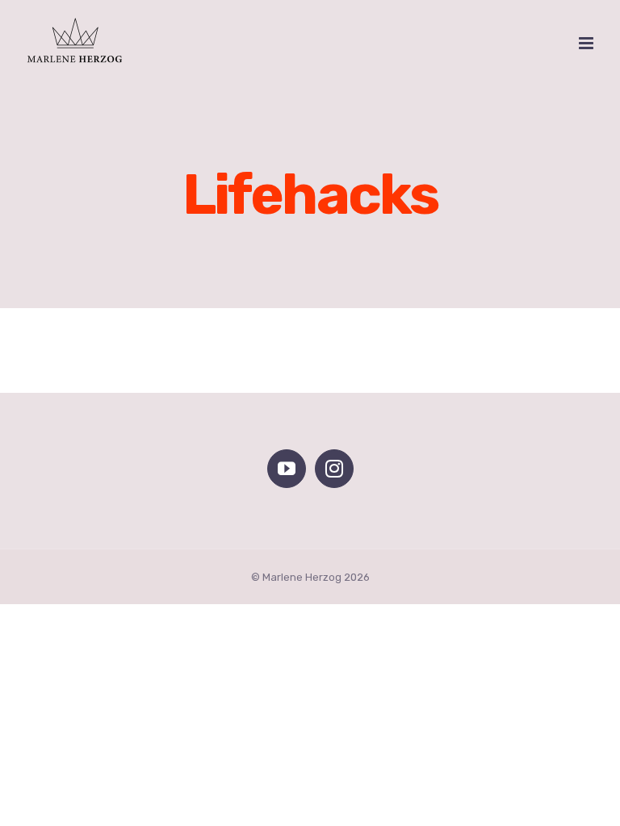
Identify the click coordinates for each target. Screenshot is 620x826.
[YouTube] (286, 468)
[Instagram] (334, 468)
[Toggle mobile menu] (587, 43)
